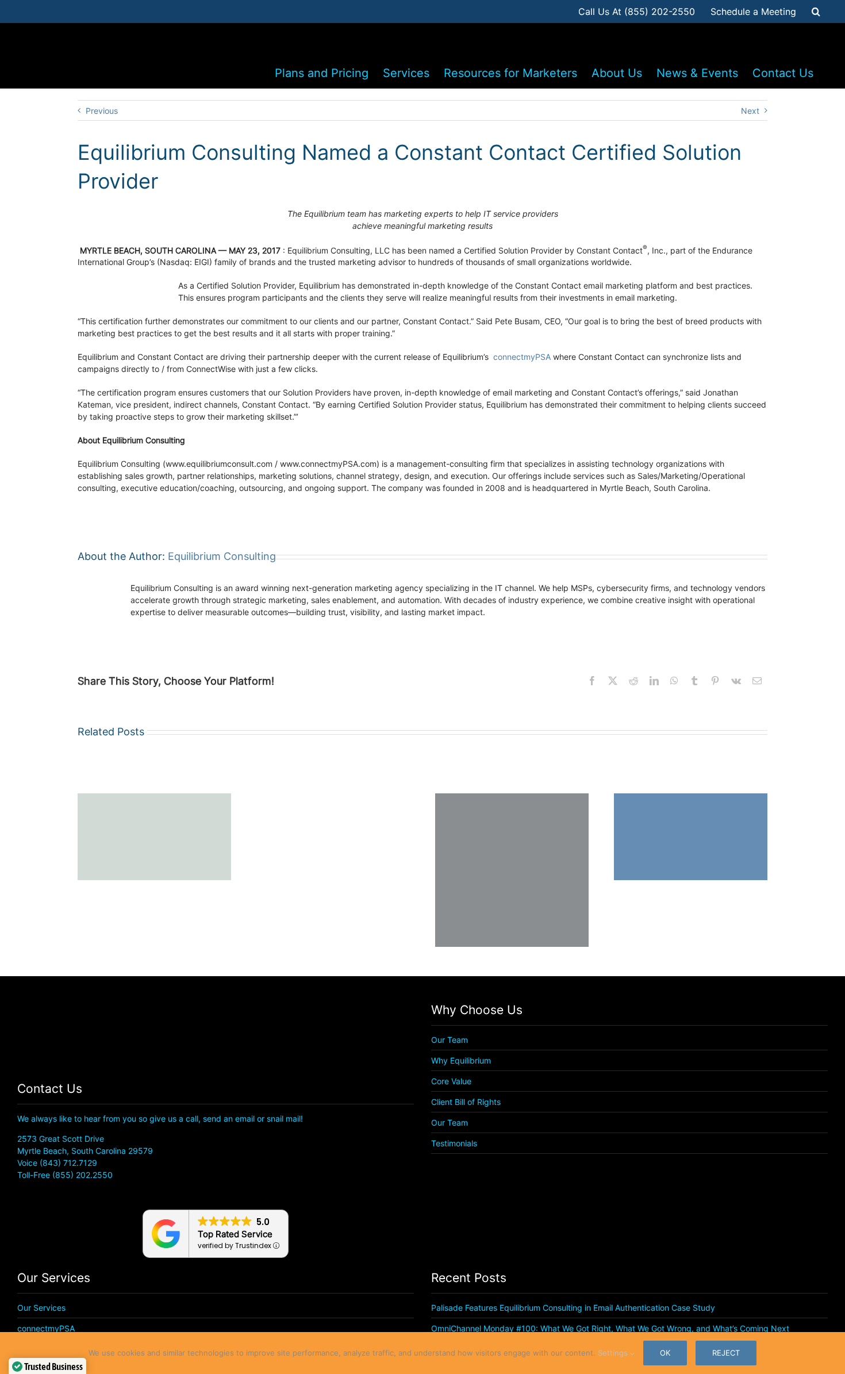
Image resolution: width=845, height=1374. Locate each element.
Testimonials (454, 1143)
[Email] (757, 680)
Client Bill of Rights (466, 1102)
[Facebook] (592, 680)
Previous (102, 111)
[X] (612, 680)
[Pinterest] (715, 680)
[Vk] (736, 680)
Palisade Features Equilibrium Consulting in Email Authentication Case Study (573, 1307)
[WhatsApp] (674, 680)
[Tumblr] (694, 680)
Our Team (449, 1040)
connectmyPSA (522, 357)
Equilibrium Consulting (222, 556)
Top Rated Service (235, 1234)
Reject (726, 1352)
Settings (614, 1352)
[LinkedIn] (654, 680)
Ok (665, 1352)
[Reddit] (633, 680)
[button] (816, 11)
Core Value (451, 1081)
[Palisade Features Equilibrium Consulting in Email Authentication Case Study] (154, 798)
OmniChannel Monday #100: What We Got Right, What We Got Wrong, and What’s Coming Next (610, 1328)
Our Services (41, 1307)
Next (750, 111)
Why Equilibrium (461, 1060)
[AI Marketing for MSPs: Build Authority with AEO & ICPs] (333, 798)
